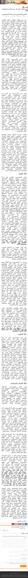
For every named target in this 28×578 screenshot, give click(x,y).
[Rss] (19, 573)
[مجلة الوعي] (14, 2)
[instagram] (12, 573)
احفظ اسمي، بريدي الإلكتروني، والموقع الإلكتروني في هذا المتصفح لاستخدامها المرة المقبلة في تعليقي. (16, 563)
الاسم (25, 549)
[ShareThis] (14, 573)
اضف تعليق (12, 16)
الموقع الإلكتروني (23, 558)
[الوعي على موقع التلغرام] (11, 573)
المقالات (17, 16)
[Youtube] (15, 573)
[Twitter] (16, 573)
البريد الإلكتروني (23, 554)
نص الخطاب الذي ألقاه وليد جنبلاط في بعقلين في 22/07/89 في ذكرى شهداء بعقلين (18, 527)
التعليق (25, 537)
